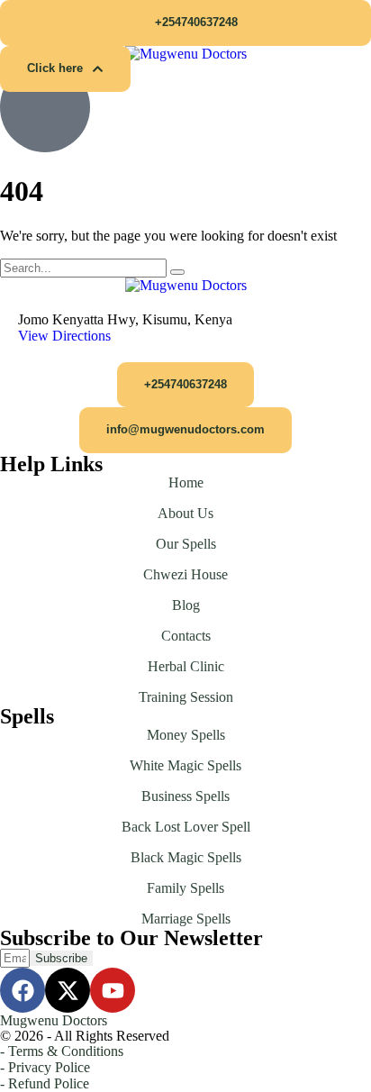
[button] (185, 23)
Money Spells (186, 734)
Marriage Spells (186, 918)
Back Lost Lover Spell (186, 826)
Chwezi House (185, 574)
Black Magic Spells (186, 857)
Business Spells (185, 796)
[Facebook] (22, 990)
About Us (185, 513)
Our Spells (186, 543)
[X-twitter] (67, 990)
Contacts (186, 635)
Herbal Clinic (186, 666)
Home (186, 482)
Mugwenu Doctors (53, 1020)
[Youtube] (112, 990)
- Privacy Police (45, 1067)
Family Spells (185, 888)
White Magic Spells (185, 765)
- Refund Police (44, 1083)
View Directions (64, 335)
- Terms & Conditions (61, 1051)
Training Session (186, 697)
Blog (186, 605)
